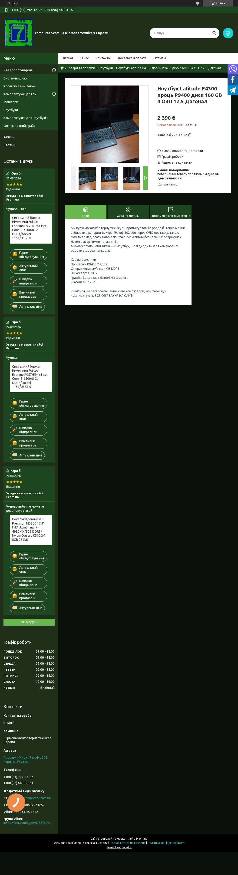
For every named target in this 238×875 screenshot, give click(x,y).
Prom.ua (141, 838)
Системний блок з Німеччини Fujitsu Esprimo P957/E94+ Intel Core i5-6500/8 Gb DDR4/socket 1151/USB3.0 (30, 228)
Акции (8, 137)
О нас (84, 58)
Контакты (103, 58)
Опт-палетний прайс (19, 126)
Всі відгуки (29, 622)
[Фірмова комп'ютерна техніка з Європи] (19, 33)
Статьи (9, 145)
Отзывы (159, 58)
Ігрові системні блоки (19, 86)
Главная (67, 58)
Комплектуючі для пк (19, 94)
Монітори (10, 102)
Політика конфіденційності (166, 842)
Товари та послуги (81, 68)
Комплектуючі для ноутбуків (25, 118)
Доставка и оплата (132, 58)
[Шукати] (214, 33)
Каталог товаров (17, 70)
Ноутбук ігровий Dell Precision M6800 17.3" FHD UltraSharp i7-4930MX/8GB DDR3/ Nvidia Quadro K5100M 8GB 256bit (28, 529)
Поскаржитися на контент (127, 842)
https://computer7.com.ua (32, 798)
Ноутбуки (106, 68)
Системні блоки (15, 78)
